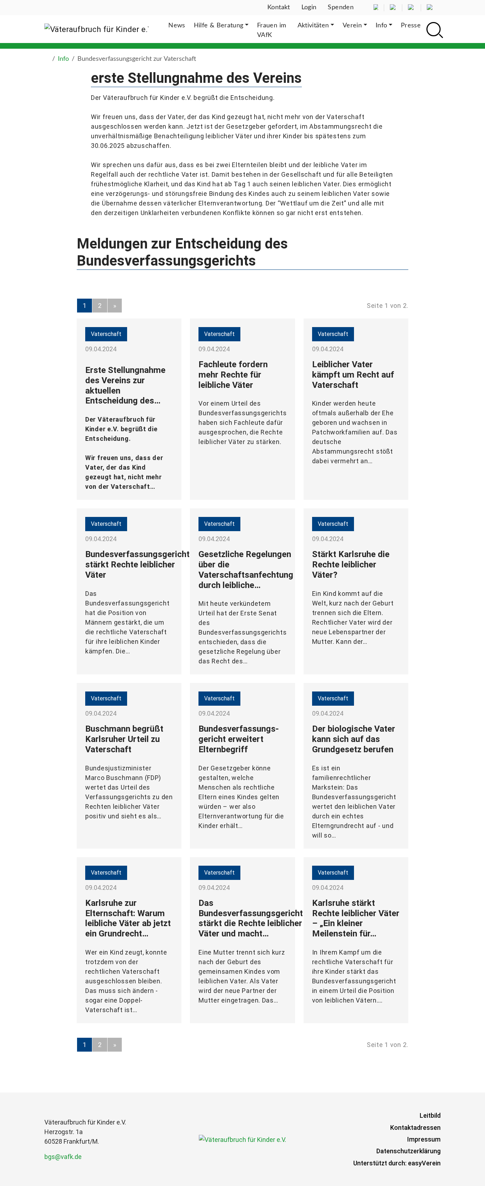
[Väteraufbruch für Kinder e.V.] (96, 29)
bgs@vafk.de (63, 1156)
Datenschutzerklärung (408, 1151)
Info (63, 59)
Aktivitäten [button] (313, 25)
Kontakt (278, 7)
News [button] (176, 25)
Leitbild (430, 1115)
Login (309, 7)
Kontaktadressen (415, 1127)
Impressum (424, 1139)
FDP (153, 777)
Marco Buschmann (114, 777)
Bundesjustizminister (119, 768)
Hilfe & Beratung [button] (219, 25)
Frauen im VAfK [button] (271, 30)
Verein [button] (352, 25)
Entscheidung (107, 438)
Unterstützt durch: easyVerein (397, 1163)
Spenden (341, 7)
